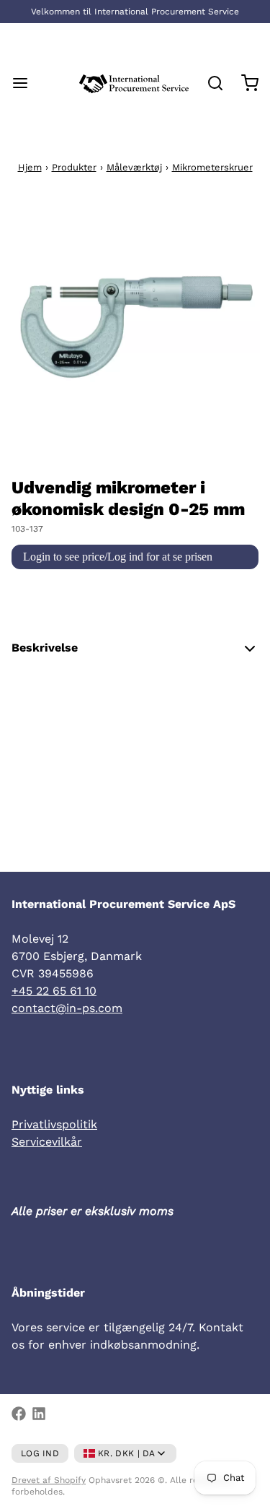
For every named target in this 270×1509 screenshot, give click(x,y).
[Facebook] (19, 1413)
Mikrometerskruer (212, 167)
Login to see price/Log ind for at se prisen (117, 556)
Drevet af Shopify (49, 1480)
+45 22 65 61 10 (54, 991)
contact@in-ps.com (67, 1008)
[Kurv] (244, 83)
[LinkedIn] (39, 1413)
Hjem (30, 167)
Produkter (74, 167)
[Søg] (209, 83)
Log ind (40, 1453)
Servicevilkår (47, 1142)
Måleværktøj (134, 167)
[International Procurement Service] (133, 83)
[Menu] (26, 83)
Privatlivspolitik (54, 1124)
